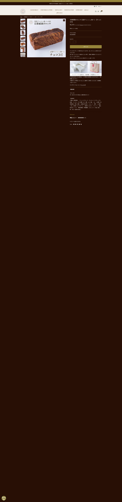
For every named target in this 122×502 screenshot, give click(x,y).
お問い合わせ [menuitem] (59, 13)
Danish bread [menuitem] (34, 10)
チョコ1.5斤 (83, 85)
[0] (101, 11)
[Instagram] (96, 6)
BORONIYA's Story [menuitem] (69, 10)
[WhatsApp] (79, 124)
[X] (76, 124)
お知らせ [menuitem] (86, 10)
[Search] (95, 11)
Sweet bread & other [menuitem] (46, 10)
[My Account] (98, 11)
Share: (71, 124)
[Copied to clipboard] (81, 124)
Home (21, 16)
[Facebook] (94, 6)
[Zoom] (64, 20)
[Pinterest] (77, 124)
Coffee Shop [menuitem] (79, 10)
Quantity (71, 39)
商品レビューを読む (74, 28)
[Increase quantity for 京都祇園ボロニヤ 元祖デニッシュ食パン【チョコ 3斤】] (75, 41)
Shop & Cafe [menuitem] (58, 10)
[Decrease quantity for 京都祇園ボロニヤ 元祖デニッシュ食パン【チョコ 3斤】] (71, 41)
